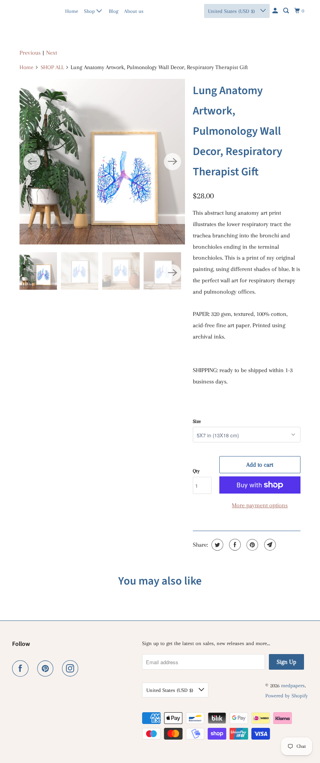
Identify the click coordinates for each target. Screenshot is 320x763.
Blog (113, 11)
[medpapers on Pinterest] (47, 668)
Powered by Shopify (286, 696)
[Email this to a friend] (269, 545)
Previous (30, 52)
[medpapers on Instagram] (72, 668)
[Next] (172, 161)
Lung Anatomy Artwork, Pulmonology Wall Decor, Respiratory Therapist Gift (237, 131)
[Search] (287, 11)
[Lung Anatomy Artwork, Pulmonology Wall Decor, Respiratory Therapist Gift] (102, 161)
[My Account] (276, 11)
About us (134, 11)
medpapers (29, 11)
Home (71, 11)
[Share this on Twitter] (216, 545)
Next (51, 52)
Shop (90, 11)
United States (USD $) (232, 11)
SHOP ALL (52, 67)
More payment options (260, 505)
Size (197, 421)
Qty (196, 471)
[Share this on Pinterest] (251, 545)
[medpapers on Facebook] (22, 668)
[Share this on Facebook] (234, 545)
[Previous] (32, 161)
